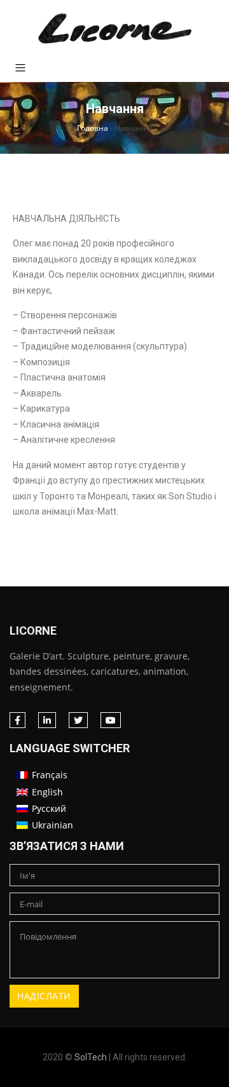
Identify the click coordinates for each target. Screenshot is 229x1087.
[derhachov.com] (114, 28)
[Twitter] (78, 720)
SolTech (90, 1057)
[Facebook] (17, 720)
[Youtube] (111, 720)
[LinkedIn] (47, 720)
